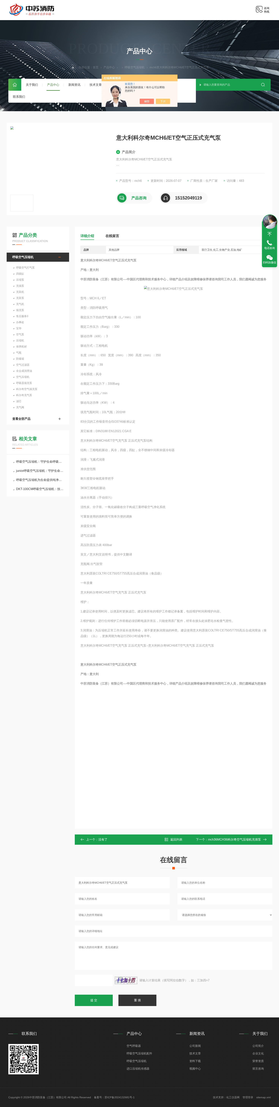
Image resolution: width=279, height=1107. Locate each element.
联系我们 (19, 96)
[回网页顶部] (269, 234)
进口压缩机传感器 (138, 1068)
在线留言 (112, 236)
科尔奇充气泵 (24, 395)
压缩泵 (20, 279)
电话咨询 (269, 248)
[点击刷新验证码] (126, 980)
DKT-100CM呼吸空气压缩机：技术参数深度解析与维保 (39, 489)
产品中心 (53, 84)
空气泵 (20, 334)
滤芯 (18, 401)
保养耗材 (21, 346)
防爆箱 (20, 358)
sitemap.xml (263, 1097)
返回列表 (176, 839)
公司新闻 (195, 1045)
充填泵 (20, 285)
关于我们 (32, 84)
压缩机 (20, 340)
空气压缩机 (22, 376)
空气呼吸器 (134, 1045)
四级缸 (20, 273)
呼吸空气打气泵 (25, 267)
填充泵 (20, 310)
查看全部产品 (21, 418)
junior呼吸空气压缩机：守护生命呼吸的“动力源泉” (39, 470)
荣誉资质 (258, 1061)
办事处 (20, 322)
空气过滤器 (22, 364)
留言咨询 (258, 1068)
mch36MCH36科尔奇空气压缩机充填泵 (234, 839)
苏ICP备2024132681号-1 (120, 1097)
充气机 (20, 304)
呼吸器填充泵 (24, 382)
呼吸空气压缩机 (135, 67)
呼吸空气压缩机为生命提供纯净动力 (39, 479)
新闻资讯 (74, 84)
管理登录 (248, 1097)
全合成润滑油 (24, 370)
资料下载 (195, 1061)
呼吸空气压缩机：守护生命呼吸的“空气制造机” (39, 461)
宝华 (18, 328)
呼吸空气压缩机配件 (139, 1053)
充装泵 (20, 297)
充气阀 (20, 407)
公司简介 (258, 1045)
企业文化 (258, 1053)
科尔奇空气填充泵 (26, 389)
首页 (14, 85)
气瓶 (18, 352)
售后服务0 (22, 316)
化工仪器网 (233, 1097)
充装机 (20, 291)
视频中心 (195, 1068)
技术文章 (96, 84)
